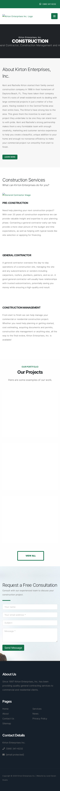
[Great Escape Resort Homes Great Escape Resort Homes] (30, 413)
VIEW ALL (31, 555)
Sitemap (6, 723)
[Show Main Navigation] (54, 16)
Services (36, 708)
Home (5, 708)
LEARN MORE (9, 157)
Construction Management (21, 307)
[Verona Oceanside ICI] (30, 519)
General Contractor (16, 255)
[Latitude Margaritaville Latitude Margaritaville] (30, 466)
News (35, 713)
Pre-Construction (15, 202)
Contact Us (8, 718)
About (5, 713)
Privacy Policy (39, 718)
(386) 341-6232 (49, 4)
